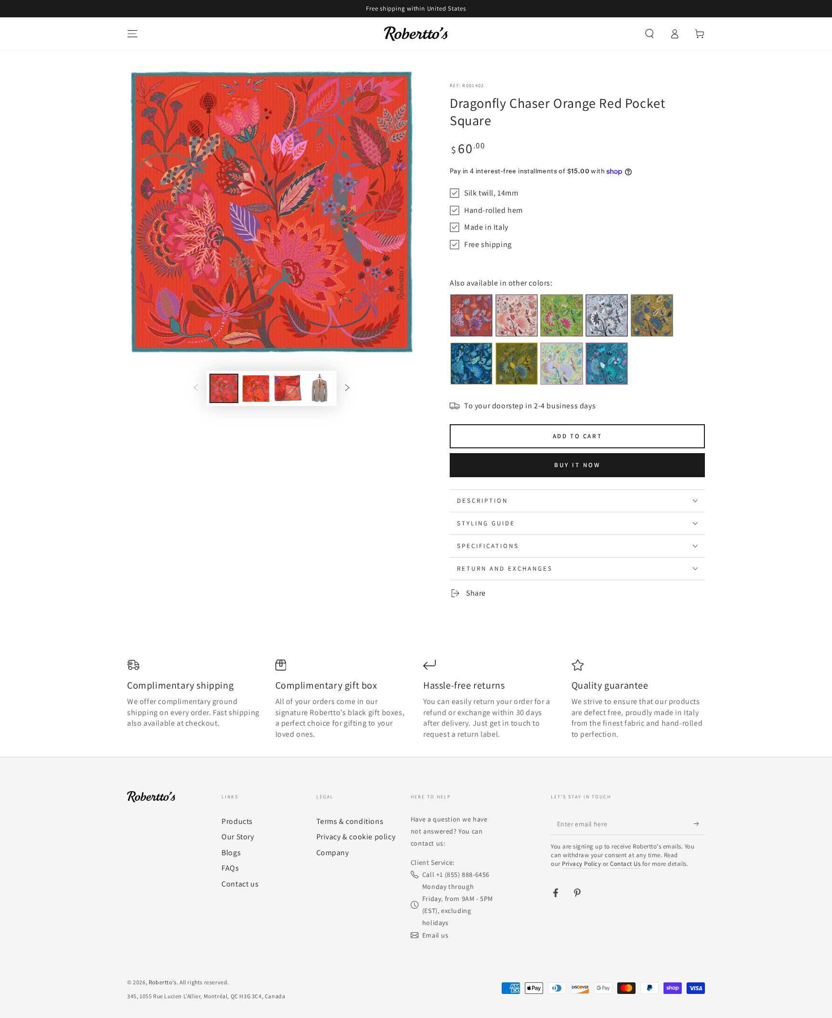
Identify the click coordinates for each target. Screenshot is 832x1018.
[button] (649, 33)
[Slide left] (196, 388)
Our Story (237, 837)
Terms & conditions (350, 821)
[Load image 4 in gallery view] (319, 388)
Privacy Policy (581, 864)
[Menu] (132, 33)
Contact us (240, 884)
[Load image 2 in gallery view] (255, 388)
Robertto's (163, 982)
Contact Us (625, 864)
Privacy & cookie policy (356, 837)
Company (332, 853)
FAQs (230, 868)
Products (237, 821)
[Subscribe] (699, 824)
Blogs (231, 853)
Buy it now (577, 465)
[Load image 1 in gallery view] (223, 388)
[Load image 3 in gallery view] (287, 388)
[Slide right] (347, 388)
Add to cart (577, 436)
